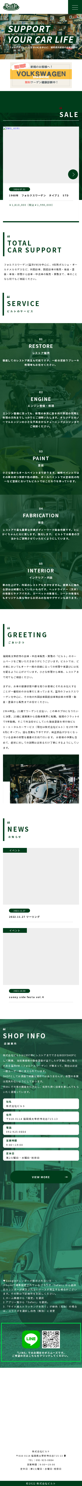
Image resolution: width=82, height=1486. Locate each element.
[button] (73, 174)
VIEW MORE (41, 1177)
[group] (41, 174)
